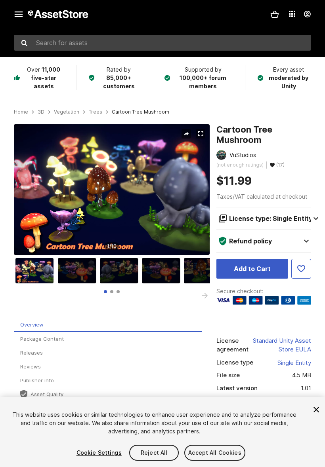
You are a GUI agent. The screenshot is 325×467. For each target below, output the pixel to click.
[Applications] (292, 14)
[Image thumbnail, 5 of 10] (205, 270)
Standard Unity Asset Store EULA (282, 345)
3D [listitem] (41, 112)
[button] (274, 14)
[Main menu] (19, 14)
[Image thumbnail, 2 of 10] (79, 270)
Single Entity (294, 362)
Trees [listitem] (95, 112)
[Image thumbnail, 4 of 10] (163, 270)
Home (21, 112)
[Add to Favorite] (301, 269)
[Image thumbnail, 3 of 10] (121, 270)
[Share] (186, 134)
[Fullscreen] (200, 134)
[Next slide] (205, 295)
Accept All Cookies (214, 452)
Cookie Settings (99, 452)
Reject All (154, 452)
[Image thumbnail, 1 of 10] (36, 270)
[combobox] (162, 43)
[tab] (105, 291)
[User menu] (307, 14)
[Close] (316, 409)
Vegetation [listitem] (66, 112)
